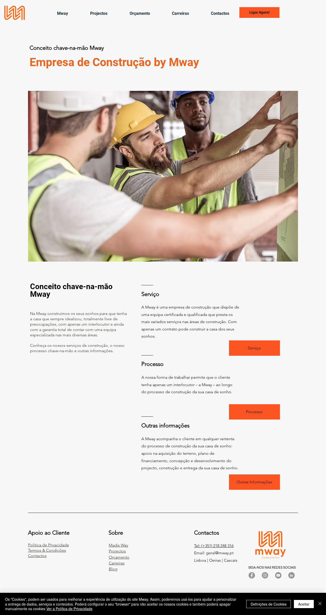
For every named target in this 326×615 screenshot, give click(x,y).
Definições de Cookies (269, 604)
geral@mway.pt (220, 552)
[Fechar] (320, 604)
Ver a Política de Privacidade (69, 608)
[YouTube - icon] (278, 575)
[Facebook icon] (252, 575)
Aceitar (303, 604)
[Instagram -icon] (265, 575)
